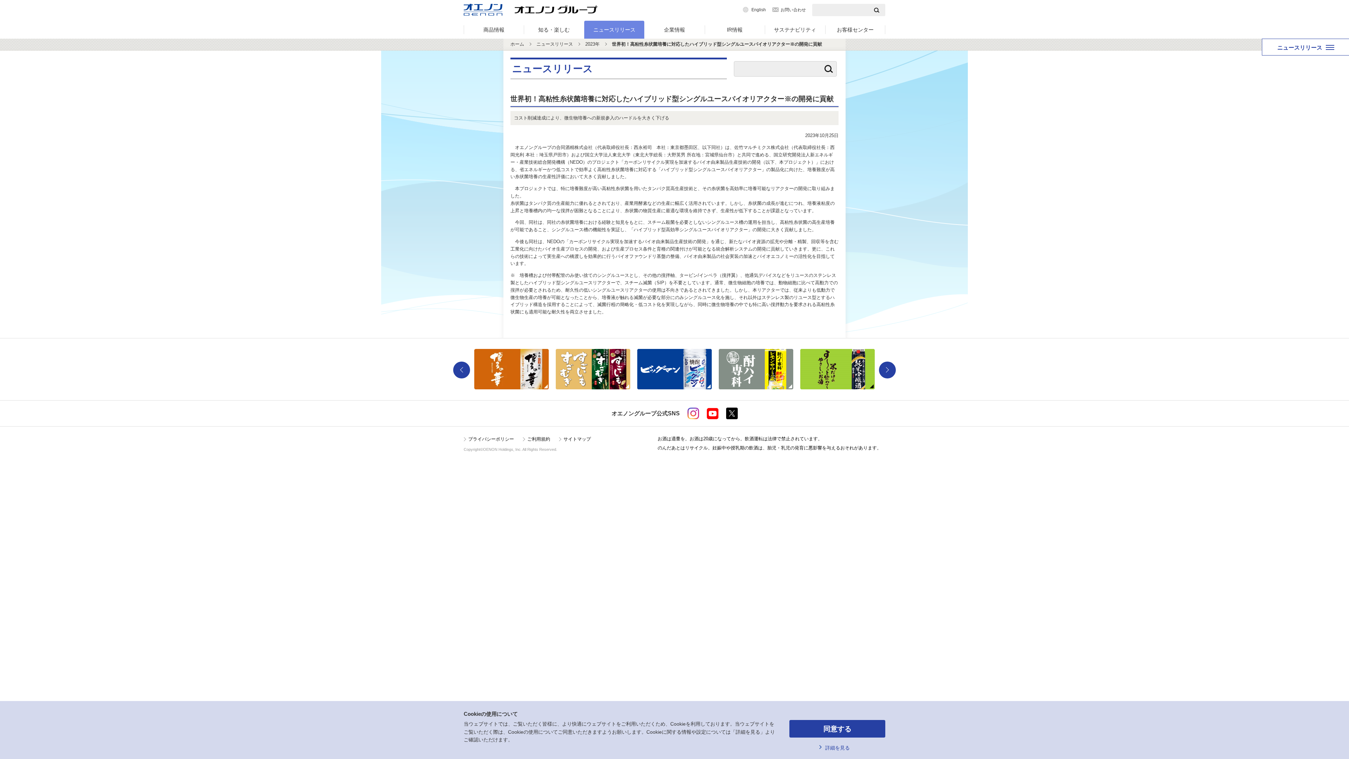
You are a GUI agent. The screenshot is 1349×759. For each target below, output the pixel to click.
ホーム (517, 44)
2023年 (592, 44)
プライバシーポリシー (491, 439)
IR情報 (735, 30)
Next (887, 370)
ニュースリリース (614, 30)
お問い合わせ (793, 9)
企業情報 (674, 30)
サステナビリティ (795, 30)
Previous (461, 370)
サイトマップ (577, 439)
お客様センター (855, 30)
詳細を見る (837, 748)
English (758, 9)
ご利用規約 (538, 439)
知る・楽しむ (554, 30)
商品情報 (493, 30)
